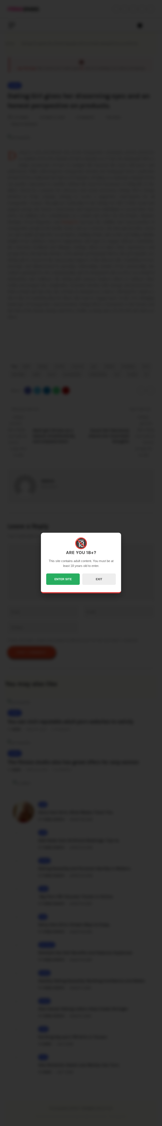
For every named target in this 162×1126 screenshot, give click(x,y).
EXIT (99, 579)
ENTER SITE (63, 579)
